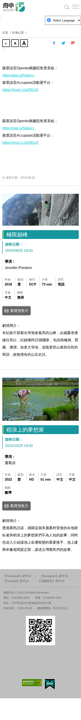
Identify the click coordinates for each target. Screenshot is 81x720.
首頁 (5, 32)
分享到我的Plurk (73, 43)
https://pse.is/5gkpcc (18, 75)
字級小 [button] (6, 43)
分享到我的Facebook (54, 43)
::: (1, 18)
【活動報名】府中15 (51, 581)
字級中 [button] (15, 43)
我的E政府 (50, 684)
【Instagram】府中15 (54, 576)
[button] (72, 7)
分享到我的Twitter (64, 43)
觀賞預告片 (19, 311)
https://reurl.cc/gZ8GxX (20, 90)
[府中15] (27, 7)
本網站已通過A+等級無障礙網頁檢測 (32, 682)
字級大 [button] (24, 43)
